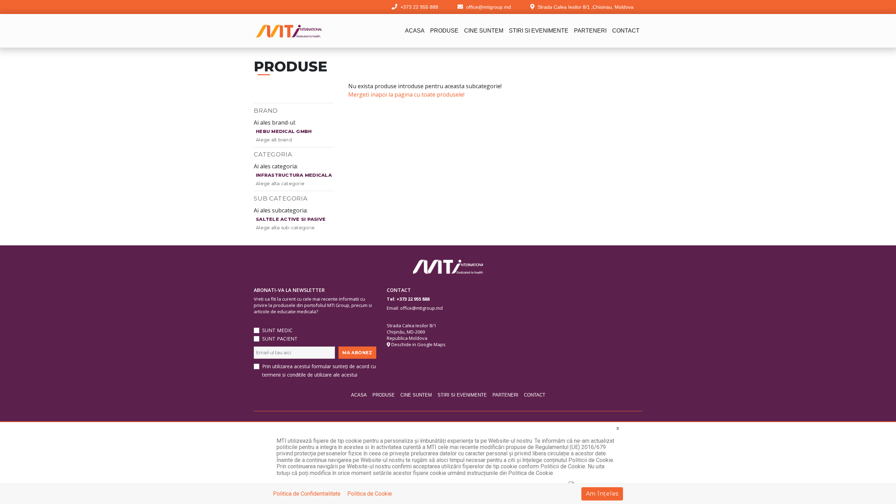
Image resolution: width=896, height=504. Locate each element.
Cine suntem (483, 31)
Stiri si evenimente (538, 31)
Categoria (273, 154)
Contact (625, 31)
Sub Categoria (281, 198)
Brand (266, 110)
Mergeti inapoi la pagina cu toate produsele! (406, 94)
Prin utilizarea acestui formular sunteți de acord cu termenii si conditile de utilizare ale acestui (319, 370)
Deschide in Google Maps (418, 344)
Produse (444, 31)
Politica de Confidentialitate (307, 493)
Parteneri (590, 31)
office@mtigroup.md (421, 308)
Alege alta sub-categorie (285, 227)
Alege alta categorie (280, 183)
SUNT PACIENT (280, 338)
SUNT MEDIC (277, 330)
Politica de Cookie (369, 493)
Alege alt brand (274, 139)
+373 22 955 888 (413, 299)
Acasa (415, 31)
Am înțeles (602, 493)
